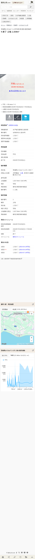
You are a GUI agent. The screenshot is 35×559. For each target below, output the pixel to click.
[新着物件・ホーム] (3, 557)
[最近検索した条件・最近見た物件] (20, 557)
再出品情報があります (18, 91)
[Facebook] (16, 552)
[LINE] (27, 552)
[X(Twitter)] (19, 552)
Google (4, 344)
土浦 (21, 173)
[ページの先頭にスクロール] (32, 557)
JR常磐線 (29, 18)
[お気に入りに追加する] (25, 117)
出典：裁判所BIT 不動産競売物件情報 (11, 258)
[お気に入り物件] (26, 557)
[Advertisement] (17, 53)
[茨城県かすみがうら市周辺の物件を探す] (33, 304)
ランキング (30, 11)
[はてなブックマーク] (22, 552)
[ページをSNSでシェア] (9, 557)
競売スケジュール (18, 237)
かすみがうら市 (13, 18)
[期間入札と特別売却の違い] (7, 125)
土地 (30, 15)
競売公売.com (11, 552)
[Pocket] (25, 552)
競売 (12, 15)
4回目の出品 (13, 125)
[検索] (30, 7)
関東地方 (9, 25)
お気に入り (32, 3)
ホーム (4, 11)
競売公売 (4, 2)
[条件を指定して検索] (15, 557)
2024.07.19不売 (24, 252)
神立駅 (22, 18)
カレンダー (16, 11)
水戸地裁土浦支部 (21, 15)
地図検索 (9, 11)
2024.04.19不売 (24, 246)
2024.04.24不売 (24, 249)
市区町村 (23, 11)
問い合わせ (17, 118)
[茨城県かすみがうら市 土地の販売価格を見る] (33, 350)
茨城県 (4, 18)
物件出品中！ (18, 2)
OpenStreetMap (23, 344)
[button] (31, 313)
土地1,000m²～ (7, 21)
